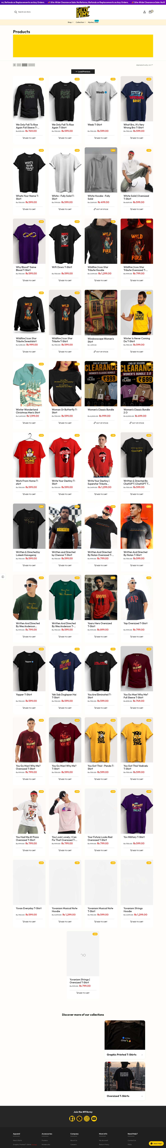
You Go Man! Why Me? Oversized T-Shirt (28, 767)
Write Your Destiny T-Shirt (63, 482)
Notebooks (46, 1144)
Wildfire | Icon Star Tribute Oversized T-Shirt (135, 269)
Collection (80, 22)
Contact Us (132, 1140)
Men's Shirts (17, 1140)
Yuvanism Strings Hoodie (133, 910)
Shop (70, 22)
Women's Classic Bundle (101, 409)
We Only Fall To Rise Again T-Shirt (63, 126)
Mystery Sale (93, 21)
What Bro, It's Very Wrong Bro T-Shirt (134, 126)
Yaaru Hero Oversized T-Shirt (100, 625)
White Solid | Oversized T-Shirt (136, 197)
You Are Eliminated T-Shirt (99, 696)
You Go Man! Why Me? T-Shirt (64, 767)
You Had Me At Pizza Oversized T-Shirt (27, 839)
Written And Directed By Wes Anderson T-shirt (64, 625)
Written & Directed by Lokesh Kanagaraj (28, 554)
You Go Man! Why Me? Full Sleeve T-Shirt (136, 696)
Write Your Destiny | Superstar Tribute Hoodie (98, 482)
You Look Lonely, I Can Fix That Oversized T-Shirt (64, 839)
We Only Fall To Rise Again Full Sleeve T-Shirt (27, 126)
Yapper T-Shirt (24, 694)
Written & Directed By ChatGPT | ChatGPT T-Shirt (136, 482)
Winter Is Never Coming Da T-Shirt (137, 340)
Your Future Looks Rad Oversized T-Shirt (100, 839)
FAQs (130, 1144)
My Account (103, 1140)
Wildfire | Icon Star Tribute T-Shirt (62, 340)
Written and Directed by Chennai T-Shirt (63, 554)
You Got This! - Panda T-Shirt (101, 767)
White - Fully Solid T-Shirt (63, 197)
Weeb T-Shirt (95, 124)
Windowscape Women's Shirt (101, 340)
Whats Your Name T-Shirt (27, 197)
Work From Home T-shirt (27, 482)
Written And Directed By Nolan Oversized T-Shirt (100, 554)
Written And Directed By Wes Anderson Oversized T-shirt (28, 625)
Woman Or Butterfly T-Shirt (64, 411)
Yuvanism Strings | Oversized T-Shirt (80, 981)
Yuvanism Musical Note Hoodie (64, 910)
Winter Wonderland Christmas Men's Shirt (28, 411)
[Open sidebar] (3, 577)
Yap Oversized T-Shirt (135, 623)
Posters (45, 1140)
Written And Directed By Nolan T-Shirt (135, 554)
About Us (73, 1140)
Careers (73, 1144)
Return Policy (104, 1144)
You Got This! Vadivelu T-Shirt (136, 767)
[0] (150, 12)
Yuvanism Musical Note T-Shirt (100, 910)
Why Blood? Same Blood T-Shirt (26, 269)
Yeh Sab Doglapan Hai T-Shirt (64, 696)
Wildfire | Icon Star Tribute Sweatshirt (26, 340)
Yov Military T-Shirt (134, 837)
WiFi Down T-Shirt (62, 267)
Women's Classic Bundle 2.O (137, 411)
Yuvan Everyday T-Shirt (29, 908)
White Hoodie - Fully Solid (99, 197)
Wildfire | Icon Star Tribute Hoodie (98, 269)
